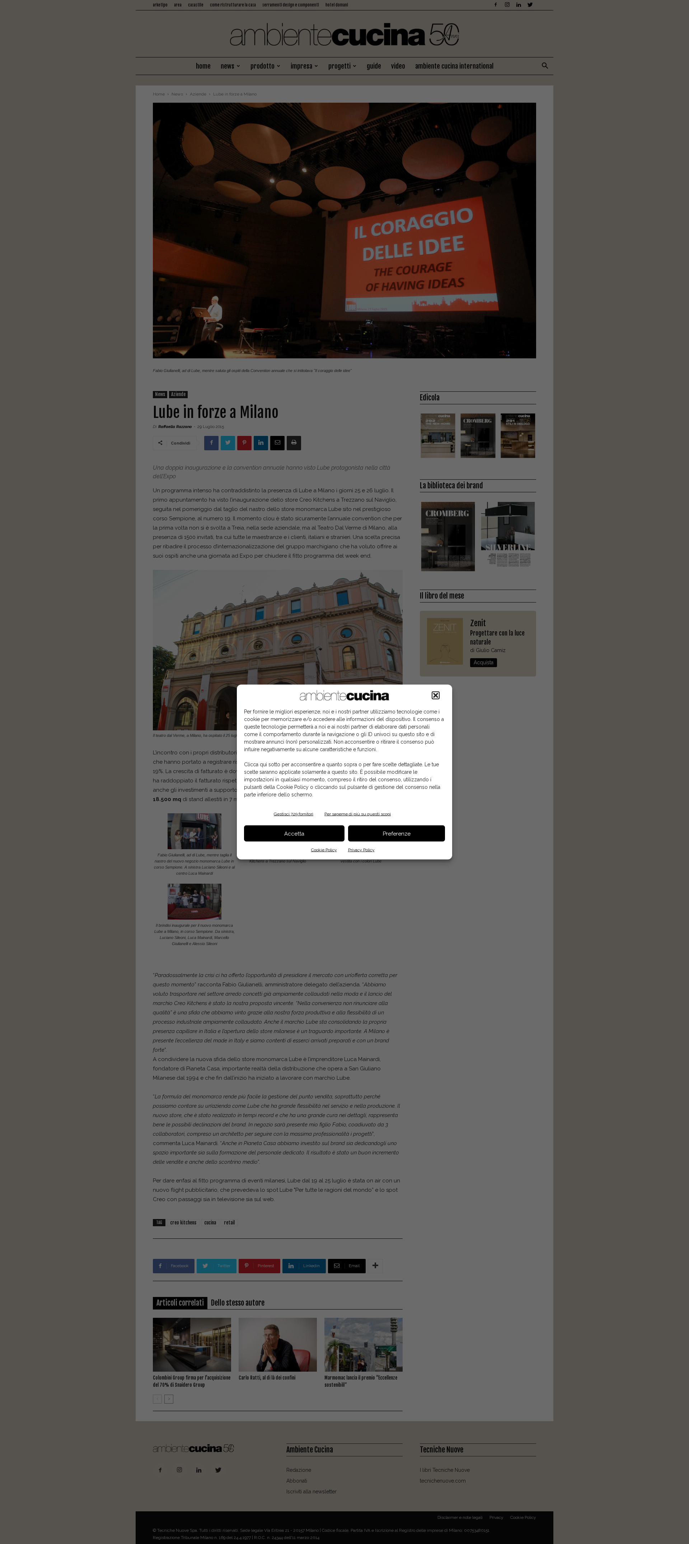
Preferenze (397, 833)
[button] (435, 695)
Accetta (294, 833)
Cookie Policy (324, 849)
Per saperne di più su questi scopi (357, 814)
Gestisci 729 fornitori (293, 814)
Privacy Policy (361, 849)
